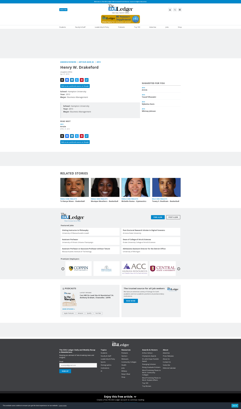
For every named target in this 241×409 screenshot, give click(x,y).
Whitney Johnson (149, 111)
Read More (130, 301)
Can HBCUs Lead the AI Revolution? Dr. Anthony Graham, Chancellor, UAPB (97, 296)
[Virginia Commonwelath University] (78, 268)
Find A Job (158, 217)
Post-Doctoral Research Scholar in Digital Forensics (144, 230)
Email (61, 361)
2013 (99, 62)
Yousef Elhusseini (149, 97)
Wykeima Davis (148, 104)
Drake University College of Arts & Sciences (139, 242)
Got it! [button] (235, 405)
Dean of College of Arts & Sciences (137, 240)
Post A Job (173, 217)
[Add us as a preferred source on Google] (86, 80)
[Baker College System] (106, 268)
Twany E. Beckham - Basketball (165, 201)
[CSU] (135, 268)
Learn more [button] (63, 405)
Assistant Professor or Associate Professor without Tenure (86, 249)
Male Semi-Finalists (159, 199)
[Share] (67, 80)
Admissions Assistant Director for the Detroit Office (144, 249)
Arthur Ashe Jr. (86, 62)
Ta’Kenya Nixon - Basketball (72, 201)
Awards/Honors (68, 62)
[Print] (62, 80)
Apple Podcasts (69, 313)
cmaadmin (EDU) (66, 72)
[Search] (175, 9)
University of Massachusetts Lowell (75, 233)
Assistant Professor (70, 240)
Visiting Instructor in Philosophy (75, 230)
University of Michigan (131, 251)
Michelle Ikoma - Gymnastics (133, 201)
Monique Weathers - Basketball (104, 201)
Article (63, 126)
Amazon (80, 313)
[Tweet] (77, 80)
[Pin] (82, 80)
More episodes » (69, 309)
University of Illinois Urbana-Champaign (77, 242)
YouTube (98, 313)
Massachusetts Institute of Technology (77, 251)
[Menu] (180, 9)
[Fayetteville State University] (163, 268)
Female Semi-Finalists (68, 199)
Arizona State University (132, 233)
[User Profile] (170, 9)
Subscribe (63, 9)
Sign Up (65, 371)
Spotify (89, 313)
